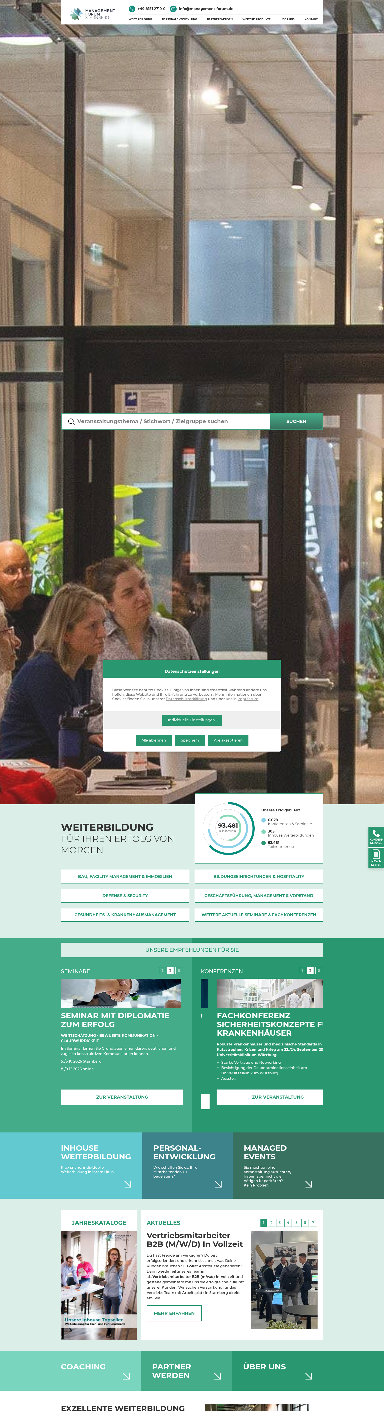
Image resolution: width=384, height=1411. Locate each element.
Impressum (248, 699)
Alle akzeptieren (228, 740)
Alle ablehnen (154, 740)
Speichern (190, 740)
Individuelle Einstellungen (191, 720)
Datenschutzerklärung (186, 699)
